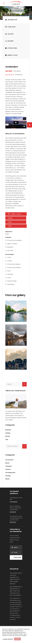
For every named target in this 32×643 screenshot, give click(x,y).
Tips (6, 439)
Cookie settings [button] (8, 639)
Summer (8, 469)
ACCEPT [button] (17, 639)
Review (7, 436)
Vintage (8, 476)
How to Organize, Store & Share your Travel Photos (15, 508)
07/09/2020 (13, 502)
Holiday (7, 433)
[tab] (16, 19)
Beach (7, 463)
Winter (7, 479)
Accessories (9, 460)
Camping (8, 466)
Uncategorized (10, 472)
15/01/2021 (13, 512)
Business (8, 430)
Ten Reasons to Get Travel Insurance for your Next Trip (16, 518)
